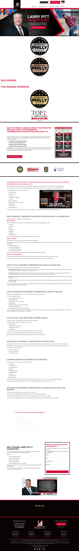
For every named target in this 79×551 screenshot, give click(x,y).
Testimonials (51, 6)
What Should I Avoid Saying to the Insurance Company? (30, 412)
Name (47, 454)
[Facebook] (35, 549)
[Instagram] (41, 549)
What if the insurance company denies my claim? (18, 144)
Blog (57, 6)
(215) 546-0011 (21, 526)
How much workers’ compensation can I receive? (18, 146)
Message (48, 464)
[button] (39, 413)
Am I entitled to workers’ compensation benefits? (18, 141)
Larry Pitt (10, 147)
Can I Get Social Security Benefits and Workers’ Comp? (30, 431)
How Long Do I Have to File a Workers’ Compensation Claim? (31, 427)
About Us (34, 6)
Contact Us (62, 6)
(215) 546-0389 (20, 527)
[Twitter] (37, 549)
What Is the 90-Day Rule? (22, 429)
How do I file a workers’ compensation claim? (17, 142)
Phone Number (49, 461)
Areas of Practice (42, 6)
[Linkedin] (39, 549)
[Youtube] (44, 549)
